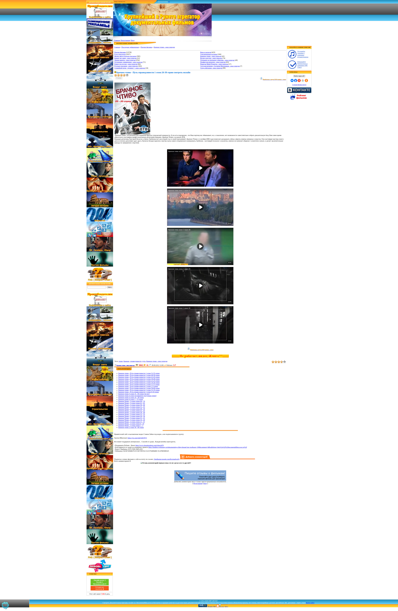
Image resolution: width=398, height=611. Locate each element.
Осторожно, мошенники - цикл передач (128, 62)
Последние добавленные (130, 47)
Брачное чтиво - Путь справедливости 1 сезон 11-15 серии (139, 384)
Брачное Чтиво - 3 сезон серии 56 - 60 (131, 405)
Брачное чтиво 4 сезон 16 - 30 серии (131, 397)
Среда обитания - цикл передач (211, 68)
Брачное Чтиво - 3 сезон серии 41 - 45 (131, 411)
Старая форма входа (299, 85)
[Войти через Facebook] (295, 80)
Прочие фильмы (146, 47)
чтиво (121, 361)
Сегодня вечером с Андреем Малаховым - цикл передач (220, 66)
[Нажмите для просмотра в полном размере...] (132, 134)
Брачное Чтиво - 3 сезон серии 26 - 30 (131, 416)
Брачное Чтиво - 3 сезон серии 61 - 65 (131, 403)
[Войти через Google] (302, 80)
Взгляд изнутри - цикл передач (211, 58)
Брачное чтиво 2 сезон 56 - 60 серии (131, 427)
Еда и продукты (120, 54)
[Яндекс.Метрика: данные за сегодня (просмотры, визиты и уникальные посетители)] (223, 605)
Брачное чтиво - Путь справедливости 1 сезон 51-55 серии (139, 373)
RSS (169, 1)
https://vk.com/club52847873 (137, 438)
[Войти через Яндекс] (299, 80)
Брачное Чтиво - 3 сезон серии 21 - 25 (131, 418)
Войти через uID (299, 76)
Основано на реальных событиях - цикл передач (217, 60)
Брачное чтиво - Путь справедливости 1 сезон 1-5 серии (138, 386)
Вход (133, 40)
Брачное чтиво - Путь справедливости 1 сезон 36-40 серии (139, 379)
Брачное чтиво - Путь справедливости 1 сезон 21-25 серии (139, 381)
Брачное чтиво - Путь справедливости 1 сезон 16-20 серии (139, 383)
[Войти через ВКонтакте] (292, 80)
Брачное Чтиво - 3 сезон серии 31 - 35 (131, 414)
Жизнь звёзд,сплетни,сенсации (125, 56)
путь (144, 361)
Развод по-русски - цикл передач (125, 64)
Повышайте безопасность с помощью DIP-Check (302, 64)
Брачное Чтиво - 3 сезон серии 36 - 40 (131, 412)
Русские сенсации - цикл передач (126, 66)
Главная (117, 40)
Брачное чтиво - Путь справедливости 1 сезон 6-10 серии (138, 392)
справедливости (135, 361)
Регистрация (125, 40)
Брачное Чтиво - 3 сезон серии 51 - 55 (131, 407)
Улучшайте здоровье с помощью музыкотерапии (302, 54)
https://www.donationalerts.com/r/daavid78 (149, 445)
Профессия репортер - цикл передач (213, 62)
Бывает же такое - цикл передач (125, 58)
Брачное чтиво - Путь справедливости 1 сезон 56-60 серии (139, 388)
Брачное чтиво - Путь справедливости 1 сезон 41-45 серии (139, 377)
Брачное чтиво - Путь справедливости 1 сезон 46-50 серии (139, 375)
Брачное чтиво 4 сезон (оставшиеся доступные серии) (137, 396)
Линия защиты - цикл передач (125, 60)
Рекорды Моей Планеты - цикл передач (214, 64)
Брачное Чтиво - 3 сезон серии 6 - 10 (131, 424)
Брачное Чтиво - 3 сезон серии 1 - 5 (130, 425)
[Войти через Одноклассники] (306, 80)
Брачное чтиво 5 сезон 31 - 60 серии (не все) (134, 394)
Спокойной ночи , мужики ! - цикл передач (129, 68)
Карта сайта (310, 603)
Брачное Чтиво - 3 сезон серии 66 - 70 (131, 401)
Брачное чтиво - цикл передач (164, 47)
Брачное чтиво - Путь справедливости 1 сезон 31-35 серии (139, 390)
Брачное (126, 361)
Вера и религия (205, 52)
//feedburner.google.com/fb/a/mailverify (167, 459)
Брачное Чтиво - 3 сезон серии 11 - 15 (131, 422)
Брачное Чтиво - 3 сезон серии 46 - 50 (131, 409)
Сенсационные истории (208, 54)
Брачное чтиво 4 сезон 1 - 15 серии (130, 399)
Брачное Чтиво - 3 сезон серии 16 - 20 (131, 420)
